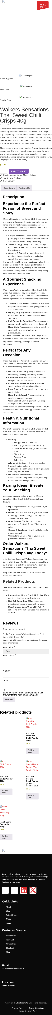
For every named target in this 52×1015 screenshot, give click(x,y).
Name (6, 671)
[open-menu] (34, 2)
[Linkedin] (23, 890)
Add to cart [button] (31, 751)
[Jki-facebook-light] (5, 890)
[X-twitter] (33, 890)
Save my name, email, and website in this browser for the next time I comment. (23, 694)
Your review (9, 655)
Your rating (9, 647)
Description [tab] (9, 188)
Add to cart (19, 171)
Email (6, 680)
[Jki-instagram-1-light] (14, 890)
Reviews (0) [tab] (24, 188)
